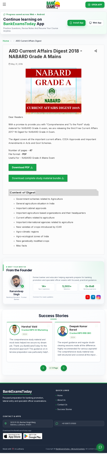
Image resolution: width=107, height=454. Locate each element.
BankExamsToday (17, 391)
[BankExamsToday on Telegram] (93, 297)
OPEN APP (97, 4)
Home (6, 41)
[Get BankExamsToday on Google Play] (32, 436)
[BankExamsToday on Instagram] (98, 297)
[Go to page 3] (64, 368)
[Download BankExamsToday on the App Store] (12, 436)
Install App (78, 23)
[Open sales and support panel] (100, 447)
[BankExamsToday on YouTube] (87, 297)
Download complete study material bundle (36, 178)
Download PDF (21, 167)
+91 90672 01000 (69, 423)
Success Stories (64, 409)
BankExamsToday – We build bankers (70, 449)
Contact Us (62, 405)
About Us (61, 400)
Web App (97, 23)
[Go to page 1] (43, 368)
